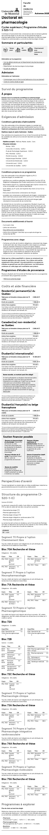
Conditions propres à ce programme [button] (19, 172)
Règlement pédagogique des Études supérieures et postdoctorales (23, 129)
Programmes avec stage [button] (13, 239)
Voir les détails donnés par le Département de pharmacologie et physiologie (24, 63)
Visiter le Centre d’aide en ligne (14, 82)
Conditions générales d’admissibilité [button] (18, 122)
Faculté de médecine (10, 69)
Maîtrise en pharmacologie (12, 279)
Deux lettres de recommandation (13, 230)
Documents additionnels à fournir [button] (17, 221)
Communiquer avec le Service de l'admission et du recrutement (24, 79)
